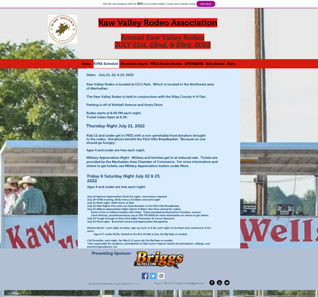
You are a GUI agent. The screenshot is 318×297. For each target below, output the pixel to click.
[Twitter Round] (227, 282)
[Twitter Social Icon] (153, 276)
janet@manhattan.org (122, 215)
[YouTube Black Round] (219, 282)
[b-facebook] (212, 282)
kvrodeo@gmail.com (194, 283)
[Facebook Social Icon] (145, 276)
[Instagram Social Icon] (161, 276)
